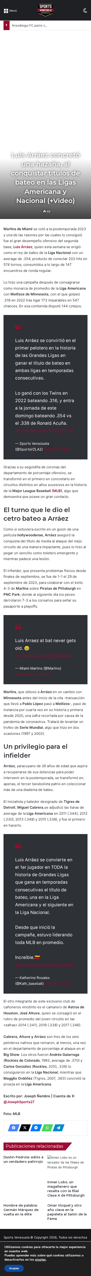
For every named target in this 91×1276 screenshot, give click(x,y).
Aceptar (14, 1268)
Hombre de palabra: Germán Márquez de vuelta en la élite (21, 1209)
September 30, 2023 (32, 674)
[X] (23, 1127)
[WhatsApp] (46, 1127)
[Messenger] (34, 1127)
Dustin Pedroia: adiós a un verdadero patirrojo (23, 1159)
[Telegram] (57, 1127)
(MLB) (57, 491)
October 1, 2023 (57, 449)
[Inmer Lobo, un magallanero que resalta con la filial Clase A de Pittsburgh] (67, 1166)
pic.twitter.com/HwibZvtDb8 (45, 965)
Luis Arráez (22, 247)
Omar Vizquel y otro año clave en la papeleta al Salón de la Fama (67, 1212)
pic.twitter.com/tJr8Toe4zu (43, 655)
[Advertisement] (45, 78)
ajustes (40, 1260)
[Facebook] (12, 1127)
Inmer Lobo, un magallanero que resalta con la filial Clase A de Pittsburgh (66, 1188)
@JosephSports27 (19, 1102)
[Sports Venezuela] (45, 10)
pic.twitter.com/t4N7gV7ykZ (44, 430)
